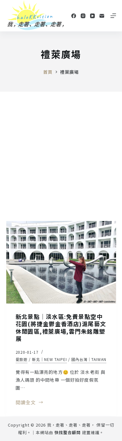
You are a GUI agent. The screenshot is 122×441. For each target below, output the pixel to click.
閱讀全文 (26, 402)
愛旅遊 (22, 359)
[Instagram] (83, 15)
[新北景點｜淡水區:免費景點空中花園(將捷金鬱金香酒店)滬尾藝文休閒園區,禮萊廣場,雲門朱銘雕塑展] (61, 262)
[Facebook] (73, 15)
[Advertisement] (61, 156)
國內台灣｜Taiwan (89, 359)
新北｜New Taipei (49, 359)
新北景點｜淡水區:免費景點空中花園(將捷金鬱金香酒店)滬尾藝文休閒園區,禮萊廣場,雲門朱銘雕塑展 (61, 327)
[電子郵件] (101, 15)
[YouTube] (92, 15)
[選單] (113, 16)
